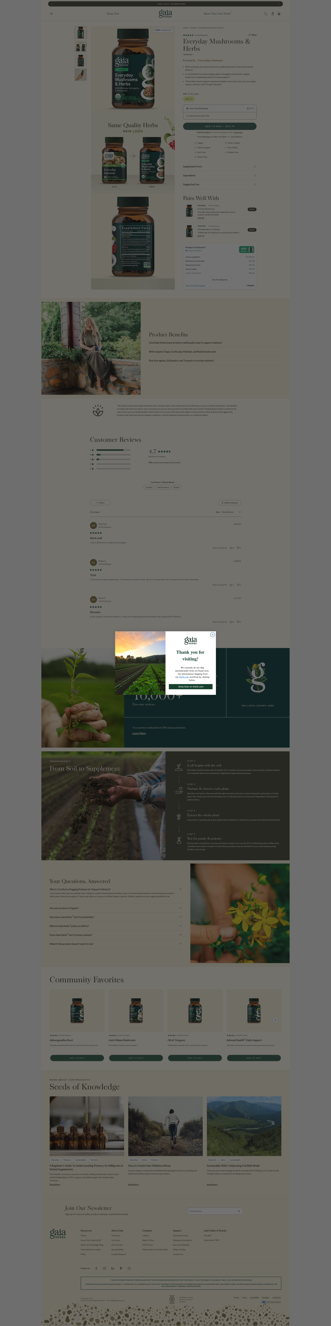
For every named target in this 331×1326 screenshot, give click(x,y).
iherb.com (184, 676)
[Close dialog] (212, 634)
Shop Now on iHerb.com (190, 686)
